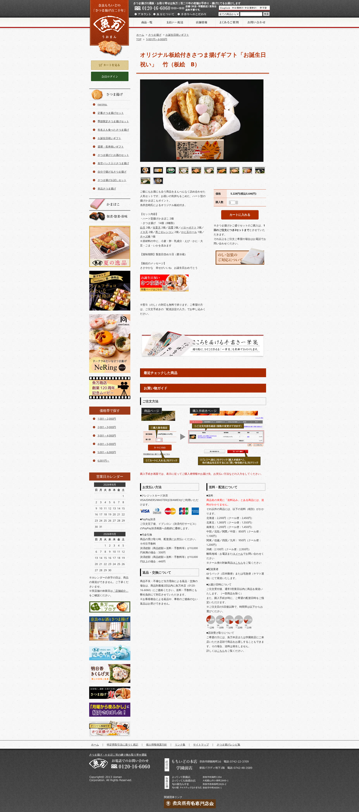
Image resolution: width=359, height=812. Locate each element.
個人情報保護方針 (156, 744)
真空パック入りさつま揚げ (113, 163)
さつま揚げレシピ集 (228, 744)
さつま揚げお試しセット (112, 180)
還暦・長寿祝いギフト (111, 146)
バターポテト (189, 227)
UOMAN (225, 8)
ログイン (109, 76)
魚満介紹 (250, 8)
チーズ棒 (145, 236)
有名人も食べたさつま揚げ (113, 129)
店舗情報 (201, 22)
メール (239, 553)
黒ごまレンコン (164, 232)
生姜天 (157, 227)
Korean (263, 8)
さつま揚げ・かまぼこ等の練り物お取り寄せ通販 (118, 754)
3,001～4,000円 (107, 435)
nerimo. (102, 104)
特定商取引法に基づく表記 (122, 744)
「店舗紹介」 (120, 591)
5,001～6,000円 (107, 452)
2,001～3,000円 (107, 427)
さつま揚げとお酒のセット (113, 155)
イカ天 (144, 232)
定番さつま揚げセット (111, 113)
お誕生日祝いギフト (177, 35)
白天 (142, 227)
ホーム (140, 35)
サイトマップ (201, 744)
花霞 (170, 227)
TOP (138, 39)
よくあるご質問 (229, 22)
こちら (239, 562)
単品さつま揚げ (107, 188)
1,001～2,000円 (107, 418)
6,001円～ (103, 460)
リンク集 (180, 744)
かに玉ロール (189, 232)
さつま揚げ (154, 35)
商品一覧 (147, 22)
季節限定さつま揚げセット (113, 121)
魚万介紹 (238, 8)
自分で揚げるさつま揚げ (112, 171)
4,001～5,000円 (107, 444)
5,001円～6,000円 (156, 39)
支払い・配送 (174, 22)
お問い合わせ (256, 22)
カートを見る (109, 65)
